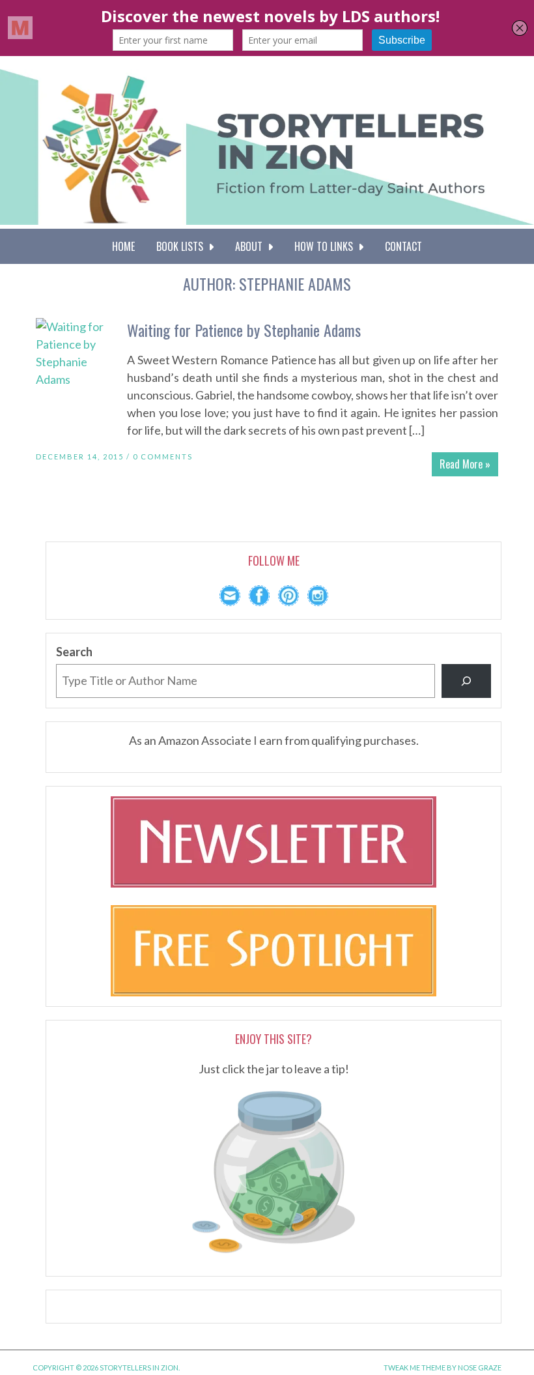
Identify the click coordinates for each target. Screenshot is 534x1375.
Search (74, 651)
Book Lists (182, 246)
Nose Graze (479, 1367)
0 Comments (163, 456)
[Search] (466, 681)
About (251, 246)
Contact (403, 246)
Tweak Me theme (414, 1367)
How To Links (326, 246)
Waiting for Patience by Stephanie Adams (244, 329)
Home (123, 246)
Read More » (465, 464)
